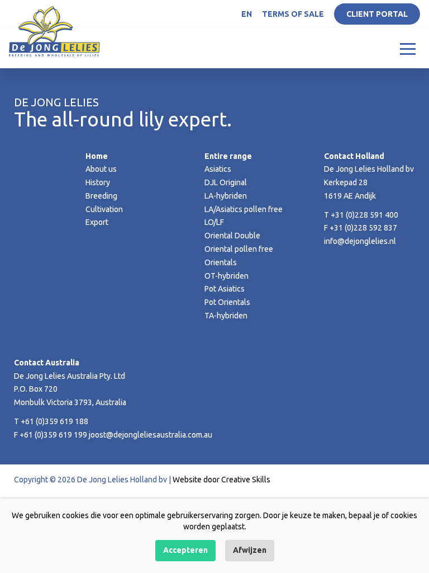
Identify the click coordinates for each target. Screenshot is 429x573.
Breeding (101, 195)
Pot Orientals (227, 302)
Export (96, 222)
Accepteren (185, 550)
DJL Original (225, 182)
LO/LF (214, 222)
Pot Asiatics (224, 288)
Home (96, 156)
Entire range (228, 156)
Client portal (377, 14)
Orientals (220, 262)
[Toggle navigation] (407, 48)
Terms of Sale (293, 14)
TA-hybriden (225, 315)
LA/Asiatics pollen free (243, 209)
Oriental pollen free (238, 249)
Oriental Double (232, 235)
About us (101, 169)
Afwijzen (249, 550)
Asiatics (217, 169)
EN (246, 14)
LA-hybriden (225, 195)
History (97, 182)
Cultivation (104, 209)
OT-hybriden (226, 275)
